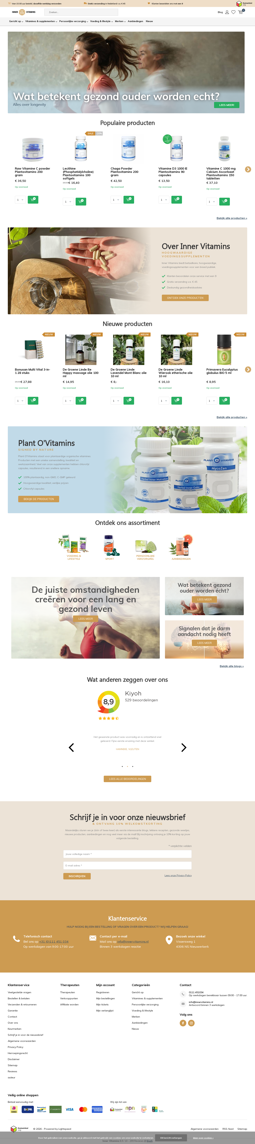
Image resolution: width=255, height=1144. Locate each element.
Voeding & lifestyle (100, 21)
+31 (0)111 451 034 (54, 942)
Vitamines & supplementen (40, 21)
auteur (11, 1077)
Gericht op (15, 21)
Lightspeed (64, 1128)
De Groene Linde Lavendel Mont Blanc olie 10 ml (129, 373)
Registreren (102, 992)
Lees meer (85, 618)
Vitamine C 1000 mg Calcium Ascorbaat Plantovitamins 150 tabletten (221, 173)
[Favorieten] (233, 12)
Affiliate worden (69, 1004)
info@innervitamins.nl (133, 942)
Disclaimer (14, 1059)
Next (248, 170)
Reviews (12, 1071)
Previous (6, 170)
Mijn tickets (102, 1004)
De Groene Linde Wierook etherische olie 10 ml (176, 373)
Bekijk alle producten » (232, 218)
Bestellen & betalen (19, 998)
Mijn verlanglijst (104, 1010)
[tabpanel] (127, 742)
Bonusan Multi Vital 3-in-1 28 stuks (32, 371)
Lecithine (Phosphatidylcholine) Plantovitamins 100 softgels (78, 173)
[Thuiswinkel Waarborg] (244, 4)
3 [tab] (132, 766)
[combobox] (81, 12)
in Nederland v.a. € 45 (106, 3)
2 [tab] (127, 766)
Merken (119, 21)
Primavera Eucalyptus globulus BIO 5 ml (222, 371)
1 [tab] (122, 766)
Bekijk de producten (39, 499)
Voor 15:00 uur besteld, (36, 3)
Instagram (191, 1023)
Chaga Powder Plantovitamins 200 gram (124, 172)
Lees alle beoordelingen (127, 779)
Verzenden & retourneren (22, 1004)
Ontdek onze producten (185, 298)
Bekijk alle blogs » (232, 666)
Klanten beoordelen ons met (167, 3)
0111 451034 (196, 992)
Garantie (13, 1010)
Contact (12, 1016)
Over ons (13, 1022)
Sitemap (13, 1065)
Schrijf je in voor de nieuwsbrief (25, 1034)
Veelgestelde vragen (19, 992)
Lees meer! (226, 105)
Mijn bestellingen (105, 998)
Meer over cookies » (203, 1138)
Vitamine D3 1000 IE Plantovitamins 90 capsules (173, 172)
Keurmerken (14, 1028)
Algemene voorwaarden (22, 1041)
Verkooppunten (69, 998)
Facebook (183, 1023)
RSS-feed (228, 1128)
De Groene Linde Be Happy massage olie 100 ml (80, 373)
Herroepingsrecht (18, 1053)
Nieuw (149, 21)
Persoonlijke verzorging (72, 21)
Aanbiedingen (135, 21)
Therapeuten (67, 992)
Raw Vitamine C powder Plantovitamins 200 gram (32, 172)
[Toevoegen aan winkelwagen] (33, 200)
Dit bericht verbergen (171, 1138)
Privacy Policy (15, 1047)
